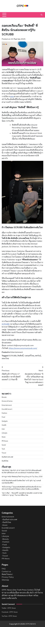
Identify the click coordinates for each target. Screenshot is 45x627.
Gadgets (5, 421)
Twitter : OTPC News (9, 608)
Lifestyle (4, 433)
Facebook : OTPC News (10, 612)
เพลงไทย (5, 358)
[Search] (41, 15)
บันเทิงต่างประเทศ (7, 457)
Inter (3, 429)
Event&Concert (7, 409)
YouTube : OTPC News (9, 616)
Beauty (4, 397)
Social (4, 445)
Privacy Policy (8, 577)
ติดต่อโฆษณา (7, 574)
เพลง (12, 96)
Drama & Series (7, 401)
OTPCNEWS (30, 624)
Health (4, 425)
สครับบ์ (38, 355)
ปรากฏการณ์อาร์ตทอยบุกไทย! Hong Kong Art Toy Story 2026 (22, 476)
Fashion (4, 413)
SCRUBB (5, 324)
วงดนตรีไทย (29, 355)
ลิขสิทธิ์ (20, 355)
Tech (3, 449)
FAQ (3, 568)
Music (4, 437)
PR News (5, 441)
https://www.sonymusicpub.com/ (23, 348)
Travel (4, 453)
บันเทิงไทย (5, 461)
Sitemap (5, 580)
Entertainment (16, 352)
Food (3, 417)
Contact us (6, 571)
